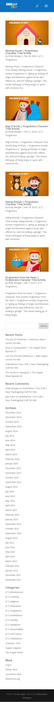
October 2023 (12, 477)
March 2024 (11, 454)
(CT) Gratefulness (13, 615)
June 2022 (10, 547)
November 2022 (13, 524)
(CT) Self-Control (13, 633)
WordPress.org (12, 678)
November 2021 (13, 579)
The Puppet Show (14, 652)
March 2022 (11, 561)
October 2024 (12, 421)
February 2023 (12, 514)
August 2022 (11, 537)
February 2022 (12, 565)
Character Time (12, 643)
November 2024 (13, 417)
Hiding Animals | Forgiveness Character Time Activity (21, 203)
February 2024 (12, 459)
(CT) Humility (11, 620)
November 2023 (13, 472)
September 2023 (13, 482)
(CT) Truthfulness (13, 638)
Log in (8, 664)
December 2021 (13, 575)
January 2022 (11, 570)
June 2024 (10, 440)
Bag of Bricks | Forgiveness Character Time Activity (26, 127)
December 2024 (13, 412)
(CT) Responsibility (14, 629)
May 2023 (10, 500)
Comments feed (13, 674)
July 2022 (9, 542)
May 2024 (10, 445)
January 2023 (11, 519)
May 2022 (10, 551)
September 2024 (13, 426)
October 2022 (12, 528)
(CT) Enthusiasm (13, 606)
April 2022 (10, 556)
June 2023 (10, 496)
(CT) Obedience (12, 624)
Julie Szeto (10, 396)
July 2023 (9, 491)
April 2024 (10, 449)
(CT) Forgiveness (13, 610)
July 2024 (9, 435)
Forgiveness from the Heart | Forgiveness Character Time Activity (25, 279)
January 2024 (11, 463)
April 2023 (10, 505)
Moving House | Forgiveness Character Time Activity (21, 52)
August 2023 (11, 486)
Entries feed (11, 669)
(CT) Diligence (12, 601)
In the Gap (19, 694)
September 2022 (13, 533)
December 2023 (13, 468)
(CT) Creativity (12, 596)
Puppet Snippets (13, 647)
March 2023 (11, 510)
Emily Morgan (15, 56)
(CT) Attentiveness (14, 592)
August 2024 (11, 431)
